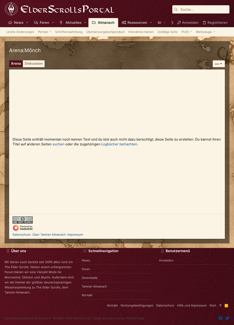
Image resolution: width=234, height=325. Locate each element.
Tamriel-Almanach (94, 286)
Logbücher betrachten (119, 144)
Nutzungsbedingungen (137, 305)
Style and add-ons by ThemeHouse (119, 318)
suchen (58, 144)
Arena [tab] (16, 63)
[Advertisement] (117, 101)
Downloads (90, 278)
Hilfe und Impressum (192, 305)
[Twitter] (227, 318)
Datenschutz (22, 234)
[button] (27, 22)
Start (212, 305)
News (86, 260)
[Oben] (220, 305)
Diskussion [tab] (34, 63)
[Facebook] (220, 318)
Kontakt (87, 295)
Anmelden (166, 260)
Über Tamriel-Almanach (49, 234)
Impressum (75, 234)
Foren (86, 269)
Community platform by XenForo (48, 318)
